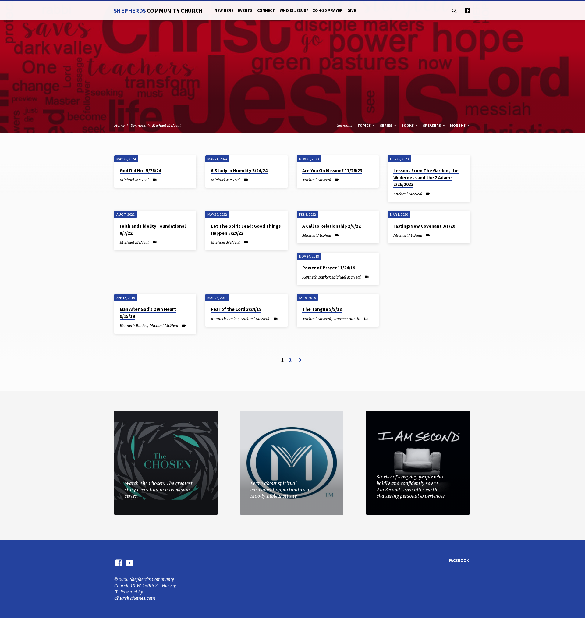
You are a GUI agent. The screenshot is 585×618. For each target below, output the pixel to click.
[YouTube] (129, 563)
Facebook (459, 560)
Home (119, 125)
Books (408, 125)
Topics (364, 125)
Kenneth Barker (316, 277)
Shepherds (158, 10)
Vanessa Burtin (346, 318)
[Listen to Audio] (366, 318)
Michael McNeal (166, 125)
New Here (223, 10)
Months (458, 125)
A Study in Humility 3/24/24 (239, 170)
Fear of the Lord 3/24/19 (236, 309)
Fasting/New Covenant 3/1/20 (424, 226)
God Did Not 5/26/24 (140, 170)
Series (386, 125)
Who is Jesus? (294, 10)
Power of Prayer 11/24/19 (328, 268)
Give (351, 10)
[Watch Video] (154, 179)
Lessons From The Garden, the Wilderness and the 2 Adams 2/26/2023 (426, 177)
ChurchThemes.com (134, 598)
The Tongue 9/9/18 (322, 309)
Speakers (432, 125)
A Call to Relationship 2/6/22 (331, 226)
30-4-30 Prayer (328, 10)
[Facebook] (467, 10)
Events (245, 10)
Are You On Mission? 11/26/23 (332, 170)
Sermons (138, 125)
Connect (266, 10)
